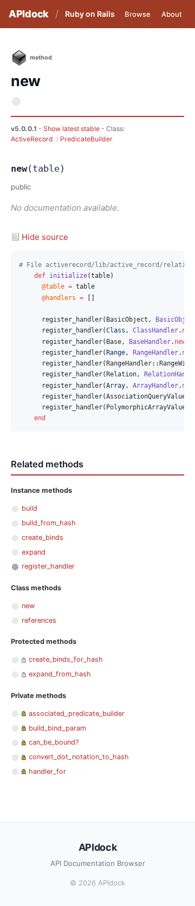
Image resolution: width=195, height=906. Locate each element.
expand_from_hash (60, 674)
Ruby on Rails (90, 13)
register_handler (48, 566)
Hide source (45, 237)
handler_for (47, 771)
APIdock (29, 13)
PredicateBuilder (86, 139)
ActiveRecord (32, 139)
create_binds (42, 537)
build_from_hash (49, 523)
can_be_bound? (54, 742)
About (171, 14)
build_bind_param (57, 728)
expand (34, 552)
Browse (138, 14)
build (29, 508)
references (39, 620)
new (28, 606)
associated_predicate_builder (77, 713)
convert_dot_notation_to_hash (79, 757)
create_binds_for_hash (66, 659)
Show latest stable (72, 129)
